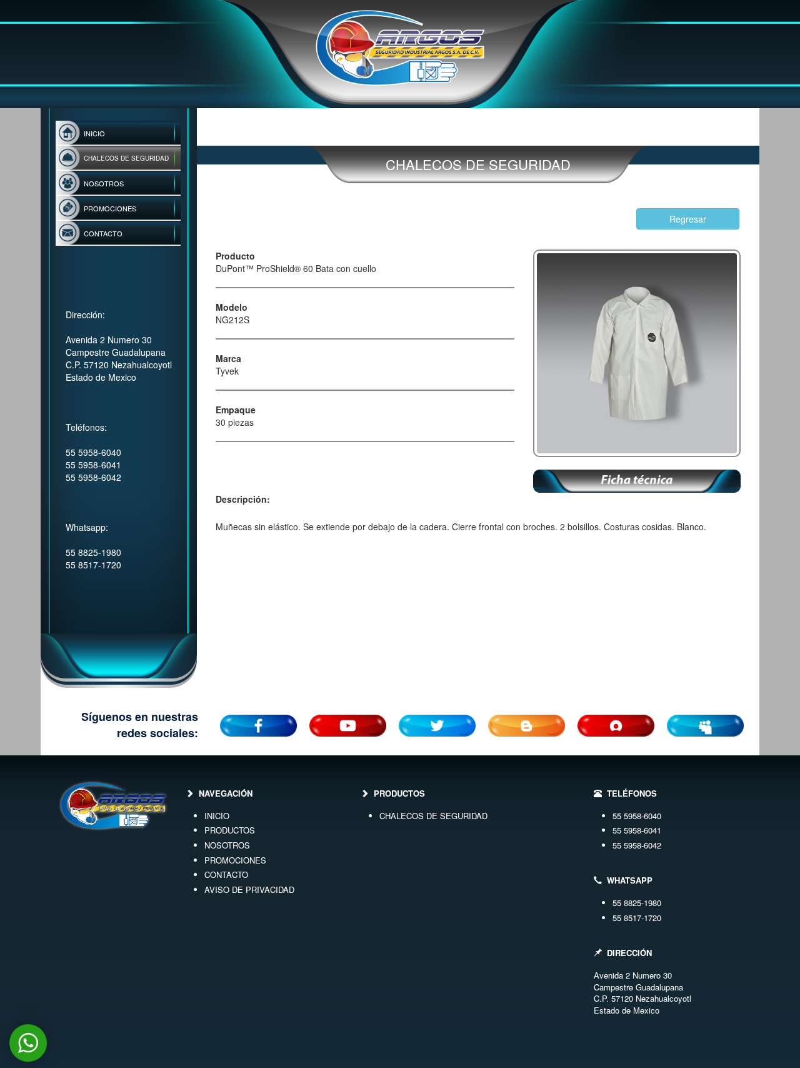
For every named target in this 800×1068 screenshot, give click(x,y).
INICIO (216, 816)
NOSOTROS (227, 845)
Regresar (687, 219)
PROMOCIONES (235, 860)
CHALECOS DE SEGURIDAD (433, 816)
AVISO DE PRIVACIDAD (249, 889)
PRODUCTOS (229, 830)
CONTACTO (226, 874)
